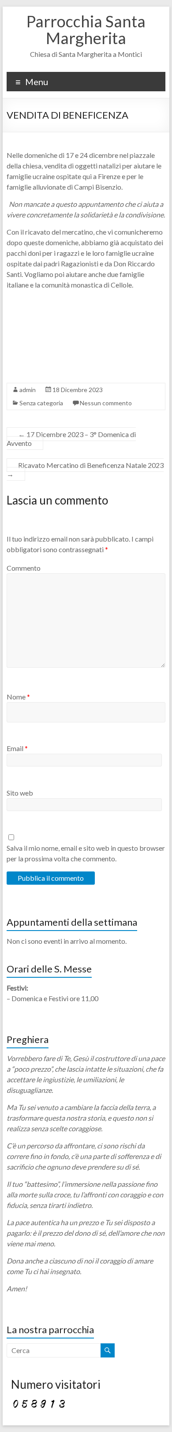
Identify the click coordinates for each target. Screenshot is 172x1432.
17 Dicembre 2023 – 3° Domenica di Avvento (71, 438)
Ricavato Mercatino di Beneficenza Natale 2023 (85, 469)
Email (17, 748)
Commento (24, 568)
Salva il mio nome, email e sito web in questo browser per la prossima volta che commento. (86, 853)
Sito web (20, 793)
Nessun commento (106, 403)
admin (27, 389)
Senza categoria (41, 403)
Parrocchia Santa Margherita (86, 29)
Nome (18, 696)
